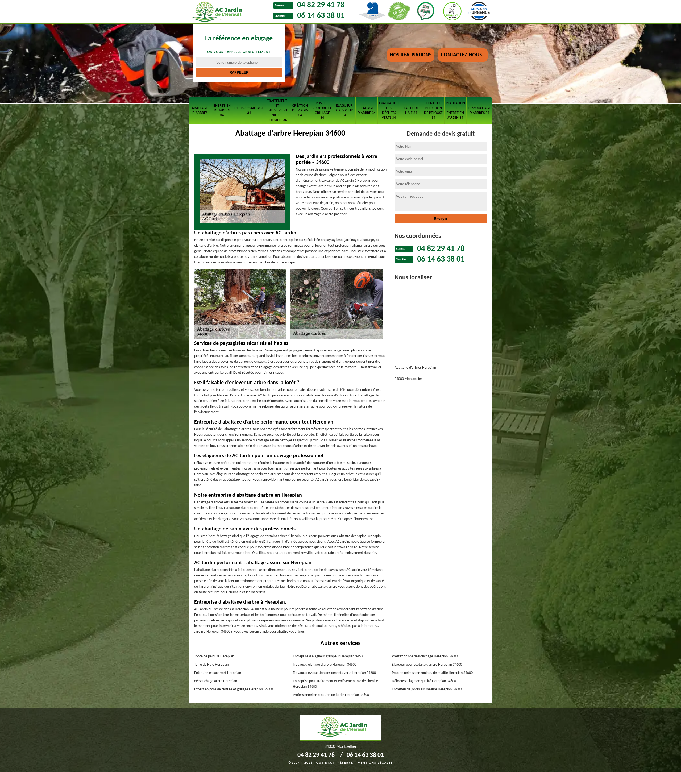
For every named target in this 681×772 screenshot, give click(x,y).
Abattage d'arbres (200, 110)
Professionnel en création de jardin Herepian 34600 (331, 695)
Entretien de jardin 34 (222, 110)
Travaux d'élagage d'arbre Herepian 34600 (324, 665)
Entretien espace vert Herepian (217, 673)
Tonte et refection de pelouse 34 (433, 110)
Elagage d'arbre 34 (367, 110)
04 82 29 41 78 (320, 5)
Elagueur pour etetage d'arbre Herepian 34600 (427, 665)
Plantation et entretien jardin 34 (455, 110)
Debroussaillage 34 (249, 110)
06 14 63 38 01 (320, 16)
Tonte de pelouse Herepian (214, 656)
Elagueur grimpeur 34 (344, 110)
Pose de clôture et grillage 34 (322, 110)
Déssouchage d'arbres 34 (479, 110)
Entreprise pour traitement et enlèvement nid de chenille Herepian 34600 (335, 684)
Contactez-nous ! (463, 55)
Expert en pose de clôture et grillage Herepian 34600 (233, 689)
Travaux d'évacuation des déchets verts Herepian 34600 (334, 673)
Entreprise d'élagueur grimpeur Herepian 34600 (328, 656)
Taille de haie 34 (411, 110)
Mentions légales (375, 763)
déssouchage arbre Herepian (215, 681)
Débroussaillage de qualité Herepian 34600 (424, 681)
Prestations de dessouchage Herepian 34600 (425, 656)
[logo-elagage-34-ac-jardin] (230, 12)
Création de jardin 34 (300, 110)
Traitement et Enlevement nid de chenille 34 (277, 110)
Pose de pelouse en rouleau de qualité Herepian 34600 (432, 673)
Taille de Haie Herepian (211, 665)
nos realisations (410, 55)
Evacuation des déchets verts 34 (389, 110)
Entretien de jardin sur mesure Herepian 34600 (427, 689)
